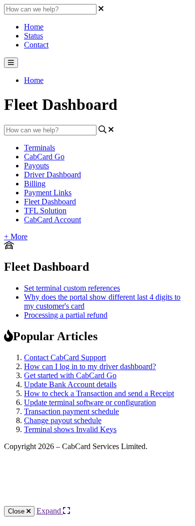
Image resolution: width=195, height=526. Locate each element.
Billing (35, 183)
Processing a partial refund (66, 315)
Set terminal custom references (72, 288)
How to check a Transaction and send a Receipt (99, 393)
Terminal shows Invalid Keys (70, 429)
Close (17, 511)
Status (33, 35)
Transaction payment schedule (71, 411)
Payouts (36, 165)
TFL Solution (45, 210)
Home (34, 26)
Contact (36, 44)
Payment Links (48, 192)
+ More (16, 236)
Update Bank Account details (70, 384)
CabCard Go (44, 156)
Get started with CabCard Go (70, 375)
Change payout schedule (63, 420)
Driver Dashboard (52, 174)
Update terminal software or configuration (90, 402)
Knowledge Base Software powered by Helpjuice (98, 487)
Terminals (39, 147)
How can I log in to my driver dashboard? (90, 366)
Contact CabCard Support (65, 357)
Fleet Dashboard (50, 201)
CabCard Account (52, 219)
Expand (49, 511)
